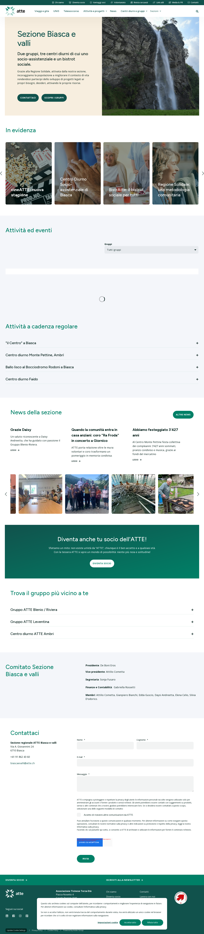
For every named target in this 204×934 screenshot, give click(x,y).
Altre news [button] (183, 414)
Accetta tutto (130, 922)
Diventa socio (15, 880)
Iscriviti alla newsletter (123, 880)
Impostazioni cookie (108, 922)
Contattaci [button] (28, 97)
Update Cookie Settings (16, 930)
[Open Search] (197, 11)
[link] (29, 173)
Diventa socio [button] (102, 563)
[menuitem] (58, 2)
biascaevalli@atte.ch (22, 763)
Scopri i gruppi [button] (54, 97)
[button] (1, 173)
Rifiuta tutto (152, 922)
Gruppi (108, 244)
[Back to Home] (15, 11)
